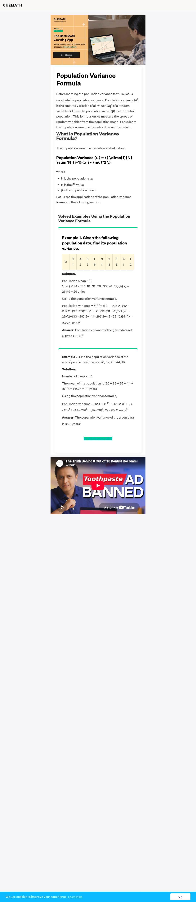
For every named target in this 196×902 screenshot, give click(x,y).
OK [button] (180, 897)
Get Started (66, 55)
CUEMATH (12, 5)
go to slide (91, 438)
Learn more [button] (75, 897)
